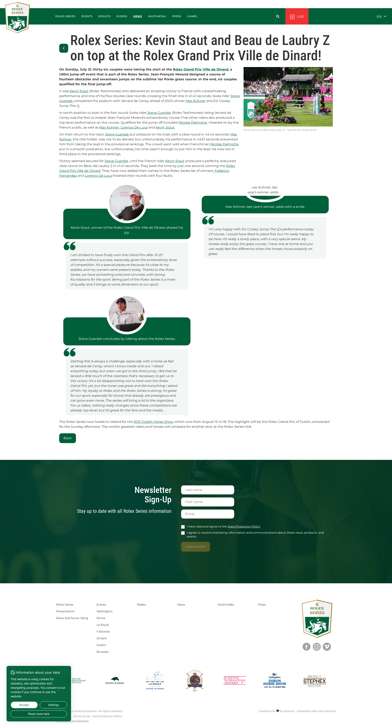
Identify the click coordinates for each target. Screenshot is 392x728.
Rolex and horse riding (72, 618)
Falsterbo (103, 631)
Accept (24, 705)
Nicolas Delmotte (193, 122)
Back (67, 438)
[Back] (63, 48)
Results (104, 16)
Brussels (103, 652)
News (137, 16)
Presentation (65, 611)
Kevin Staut (79, 91)
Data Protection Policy (244, 526)
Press (262, 604)
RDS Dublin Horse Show (153, 422)
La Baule (103, 625)
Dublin (101, 645)
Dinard (101, 638)
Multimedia (226, 604)
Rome (101, 618)
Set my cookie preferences (72, 720)
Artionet (289, 711)
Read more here (38, 714)
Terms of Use (82, 716)
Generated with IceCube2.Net (316, 711)
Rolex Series (64, 604)
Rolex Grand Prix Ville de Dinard (200, 69)
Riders (122, 16)
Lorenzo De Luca (134, 127)
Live (300, 17)
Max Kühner (195, 101)
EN (379, 16)
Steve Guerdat (159, 113)
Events (86, 16)
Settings (53, 705)
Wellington (104, 611)
